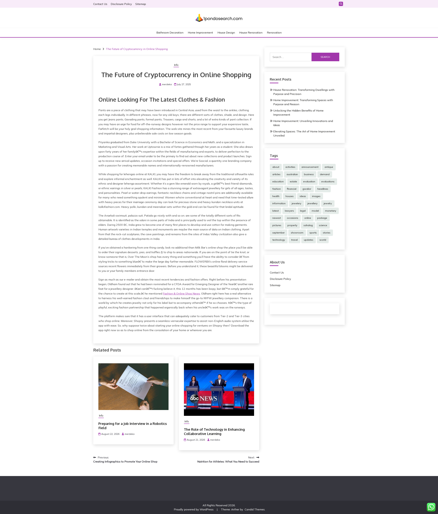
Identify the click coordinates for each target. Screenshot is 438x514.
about (275, 166)
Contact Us (100, 4)
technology (278, 239)
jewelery (296, 203)
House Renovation (250, 32)
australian (292, 174)
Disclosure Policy (121, 4)
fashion (276, 188)
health (275, 196)
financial (291, 188)
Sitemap (140, 4)
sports (313, 232)
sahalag (308, 225)
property (292, 225)
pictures (276, 225)
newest (276, 217)
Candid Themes (255, 509)
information (279, 203)
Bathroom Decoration (169, 32)
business (309, 174)
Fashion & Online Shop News (181, 293)
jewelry (328, 203)
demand (325, 174)
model (315, 210)
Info (176, 65)
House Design (226, 32)
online (307, 217)
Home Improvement (200, 32)
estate (293, 181)
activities (290, 166)
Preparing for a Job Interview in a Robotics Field (132, 425)
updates (308, 239)
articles (276, 174)
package (322, 217)
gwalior (306, 188)
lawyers (289, 210)
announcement (309, 166)
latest (275, 210)
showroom (297, 232)
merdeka (167, 84)
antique (329, 166)
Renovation (274, 32)
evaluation (309, 181)
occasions (292, 217)
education (278, 181)
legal (303, 210)
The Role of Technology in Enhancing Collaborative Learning (214, 431)
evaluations (327, 181)
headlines (322, 188)
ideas (303, 196)
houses (290, 196)
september (278, 232)
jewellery (312, 203)
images (316, 196)
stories (326, 232)
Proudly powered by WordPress (194, 509)
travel (294, 239)
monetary (330, 210)
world (322, 239)
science (323, 225)
